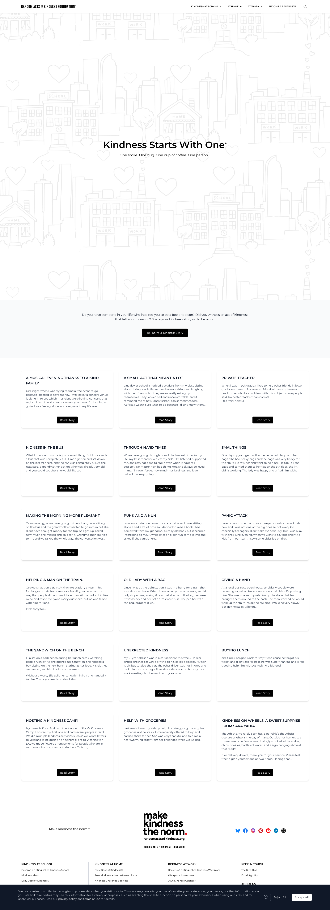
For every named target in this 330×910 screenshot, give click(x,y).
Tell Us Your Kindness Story (165, 333)
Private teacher (238, 378)
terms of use (91, 899)
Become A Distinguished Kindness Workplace (194, 869)
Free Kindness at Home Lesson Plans (116, 875)
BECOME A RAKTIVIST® (282, 6)
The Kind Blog (249, 869)
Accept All (302, 897)
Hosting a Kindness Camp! (52, 721)
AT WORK (253, 6)
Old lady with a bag (144, 580)
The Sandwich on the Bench (55, 650)
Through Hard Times (145, 447)
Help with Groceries (145, 721)
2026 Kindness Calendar (182, 880)
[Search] (305, 6)
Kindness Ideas (30, 875)
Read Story (67, 420)
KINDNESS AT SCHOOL (204, 6)
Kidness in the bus (44, 447)
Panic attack (234, 516)
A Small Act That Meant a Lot (153, 378)
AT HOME (233, 6)
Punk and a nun (140, 516)
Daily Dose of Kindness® (35, 880)
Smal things (234, 447)
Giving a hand (236, 580)
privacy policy (67, 899)
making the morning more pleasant (63, 516)
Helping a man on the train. (54, 580)
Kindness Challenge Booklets (111, 880)
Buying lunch (236, 650)
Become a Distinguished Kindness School (45, 869)
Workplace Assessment (181, 875)
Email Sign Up (249, 875)
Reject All (279, 897)
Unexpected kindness (146, 650)
